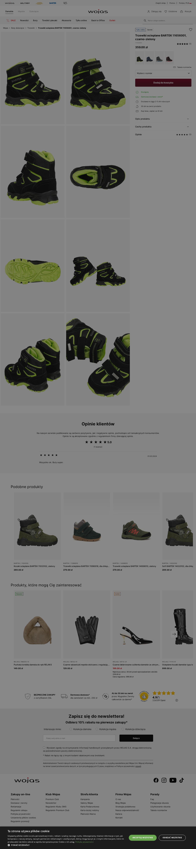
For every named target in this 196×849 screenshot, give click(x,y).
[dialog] (98, 424)
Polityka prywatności (84, 842)
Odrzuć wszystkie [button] (172, 837)
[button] (66, 845)
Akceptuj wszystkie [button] (142, 837)
